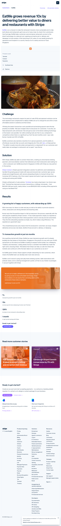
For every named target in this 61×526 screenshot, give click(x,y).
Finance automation (37, 443)
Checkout (19, 441)
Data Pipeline (20, 450)
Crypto (19, 448)
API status (34, 504)
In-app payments (36, 448)
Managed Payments (22, 464)
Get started (7, 395)
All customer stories (53, 8)
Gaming (34, 462)
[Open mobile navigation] (57, 2)
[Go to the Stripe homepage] (4, 429)
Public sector (35, 478)
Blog (47, 435)
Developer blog (36, 513)
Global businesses (36, 446)
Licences (48, 449)
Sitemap (48, 451)
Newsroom (49, 466)
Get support (49, 476)
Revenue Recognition (22, 475)
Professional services (37, 476)
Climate (19, 443)
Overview (42, 8)
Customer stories (50, 433)
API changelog (35, 506)
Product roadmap (50, 461)
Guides (48, 431)
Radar (18, 473)
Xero (43, 143)
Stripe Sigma (20, 477)
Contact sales (7, 326)
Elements (19, 452)
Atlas (18, 433)
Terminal (28, 182)
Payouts (19, 471)
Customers (5, 8)
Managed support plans (52, 478)
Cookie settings (50, 453)
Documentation (36, 500)
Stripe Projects (35, 511)
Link (18, 462)
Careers (48, 463)
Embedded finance (36, 441)
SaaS (33, 456)
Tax (18, 479)
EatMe (4, 30)
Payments (19, 469)
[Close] (58, 518)
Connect (19, 446)
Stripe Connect (7, 170)
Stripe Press (49, 468)
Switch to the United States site (31, 522)
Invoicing (19, 458)
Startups (34, 433)
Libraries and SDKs (36, 509)
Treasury (19, 483)
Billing (18, 437)
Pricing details (6, 410)
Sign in (48, 482)
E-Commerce (35, 439)
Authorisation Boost (22, 435)
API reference (35, 410)
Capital (19, 439)
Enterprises (35, 431)
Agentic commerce (37, 435)
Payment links (20, 466)
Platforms (34, 454)
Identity (19, 456)
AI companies (35, 458)
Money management (37, 452)
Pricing (18, 431)
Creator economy (36, 460)
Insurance (34, 468)
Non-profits (35, 474)
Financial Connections (22, 454)
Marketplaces (35, 450)
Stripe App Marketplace (38, 488)
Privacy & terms (50, 443)
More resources (50, 455)
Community (49, 437)
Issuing (19, 460)
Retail (33, 480)
